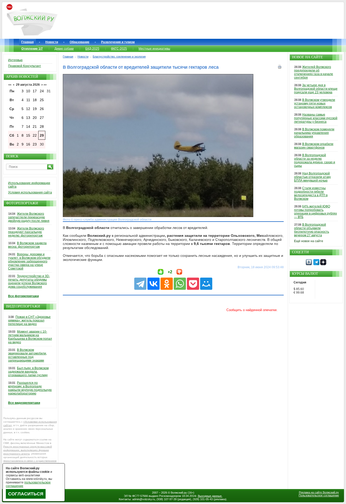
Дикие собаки (64, 48)
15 (28, 135)
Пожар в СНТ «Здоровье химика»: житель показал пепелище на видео (29, 320)
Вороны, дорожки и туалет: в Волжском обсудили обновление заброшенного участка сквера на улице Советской (29, 261)
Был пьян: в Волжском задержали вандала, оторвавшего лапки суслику (28, 371)
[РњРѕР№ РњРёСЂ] (206, 284)
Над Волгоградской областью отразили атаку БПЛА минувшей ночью (312, 177)
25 (42, 100)
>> (45, 84)
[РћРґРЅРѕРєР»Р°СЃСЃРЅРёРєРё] (167, 284)
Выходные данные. (210, 495)
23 (35, 144)
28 (42, 126)
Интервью (15, 60)
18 (35, 100)
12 (28, 109)
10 (28, 91)
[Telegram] (140, 284)
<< (9, 84)
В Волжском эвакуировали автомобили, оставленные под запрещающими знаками (27, 355)
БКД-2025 (92, 48)
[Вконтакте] (309, 264)
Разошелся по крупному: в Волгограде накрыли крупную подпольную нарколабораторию (30, 388)
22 (35, 135)
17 (35, 91)
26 (42, 109)
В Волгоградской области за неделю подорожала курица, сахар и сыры (314, 160)
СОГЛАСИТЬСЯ (25, 493)
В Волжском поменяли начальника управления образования (314, 133)
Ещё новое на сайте (308, 241)
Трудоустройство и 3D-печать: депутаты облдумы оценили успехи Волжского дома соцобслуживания (29, 281)
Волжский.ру (179, 492)
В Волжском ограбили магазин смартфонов (313, 145)
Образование (79, 42)
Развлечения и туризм (118, 42)
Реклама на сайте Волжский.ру (319, 492)
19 (35, 109)
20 (35, 118)
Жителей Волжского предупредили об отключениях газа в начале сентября (313, 72)
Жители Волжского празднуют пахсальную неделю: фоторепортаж (26, 232)
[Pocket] (193, 284)
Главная (27, 42)
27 (42, 118)
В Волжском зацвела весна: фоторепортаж (27, 244)
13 (28, 118)
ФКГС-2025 (119, 48)
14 (28, 126)
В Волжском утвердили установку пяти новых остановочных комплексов (314, 103)
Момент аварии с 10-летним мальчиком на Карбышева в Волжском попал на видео (30, 337)
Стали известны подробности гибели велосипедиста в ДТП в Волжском (311, 193)
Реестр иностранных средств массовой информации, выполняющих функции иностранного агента (27, 450)
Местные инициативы (154, 48)
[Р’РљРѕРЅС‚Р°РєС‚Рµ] (153, 284)
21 (35, 126)
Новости (51, 42)
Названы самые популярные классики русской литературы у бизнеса (315, 118)
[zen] (323, 264)
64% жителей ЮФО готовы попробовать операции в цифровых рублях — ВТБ (315, 212)
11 (28, 100)
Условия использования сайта (30, 192)
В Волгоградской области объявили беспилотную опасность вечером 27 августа (311, 230)
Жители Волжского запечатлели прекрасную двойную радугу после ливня (28, 217)
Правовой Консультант (24, 66)
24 (42, 91)
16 (28, 144)
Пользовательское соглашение (319, 495)
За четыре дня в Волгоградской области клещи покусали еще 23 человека (315, 88)
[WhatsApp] (180, 284)
